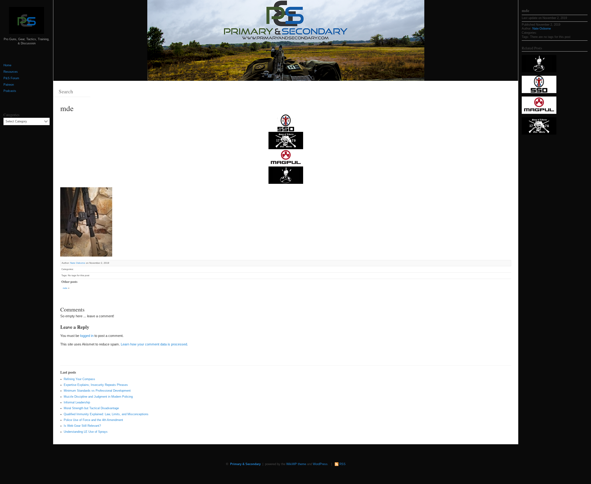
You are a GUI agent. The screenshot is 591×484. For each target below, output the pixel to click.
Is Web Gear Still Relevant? (82, 425)
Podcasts (9, 91)
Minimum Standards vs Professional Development (97, 390)
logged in (86, 336)
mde (65, 288)
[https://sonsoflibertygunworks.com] (285, 140)
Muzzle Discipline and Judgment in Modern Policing (98, 396)
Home (7, 65)
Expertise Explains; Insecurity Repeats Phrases (96, 385)
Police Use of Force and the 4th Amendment (93, 420)
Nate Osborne (77, 263)
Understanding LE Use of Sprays (86, 431)
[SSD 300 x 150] (285, 123)
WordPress (320, 464)
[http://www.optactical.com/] (285, 175)
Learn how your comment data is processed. (154, 344)
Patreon (8, 84)
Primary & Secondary (245, 464)
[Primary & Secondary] (26, 22)
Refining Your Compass (79, 379)
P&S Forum (11, 78)
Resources (10, 71)
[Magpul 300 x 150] (285, 158)
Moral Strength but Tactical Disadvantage (91, 408)
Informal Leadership (77, 402)
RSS (342, 464)
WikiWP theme (296, 464)
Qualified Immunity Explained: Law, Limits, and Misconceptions (106, 414)
